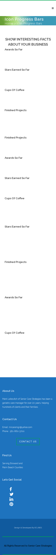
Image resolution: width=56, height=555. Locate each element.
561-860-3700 (17, 431)
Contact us (28, 441)
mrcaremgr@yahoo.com (20, 427)
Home (9, 23)
